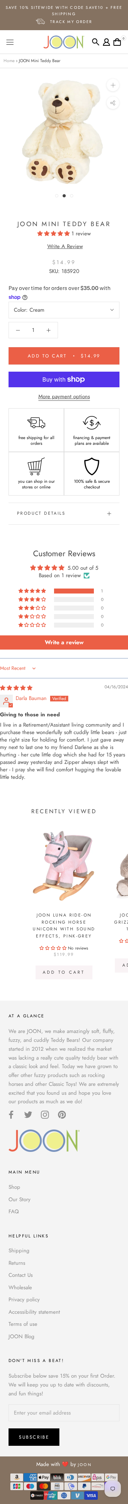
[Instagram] (45, 1114)
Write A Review (65, 246)
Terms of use (23, 1324)
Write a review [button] (64, 642)
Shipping (19, 1250)
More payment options (64, 396)
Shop (14, 1187)
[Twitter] (28, 1114)
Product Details (41, 513)
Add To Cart (64, 972)
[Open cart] (117, 42)
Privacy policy (24, 1299)
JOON (85, 1464)
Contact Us (21, 1275)
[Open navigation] (21, 42)
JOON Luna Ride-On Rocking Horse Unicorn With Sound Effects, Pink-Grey (64, 925)
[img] (16, 688)
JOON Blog (21, 1336)
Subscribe (34, 1437)
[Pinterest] (62, 1114)
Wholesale (20, 1287)
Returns (17, 1263)
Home (9, 61)
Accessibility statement (34, 1312)
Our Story (20, 1199)
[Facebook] (11, 1114)
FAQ (14, 1211)
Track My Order (70, 21)
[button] (54, 233)
